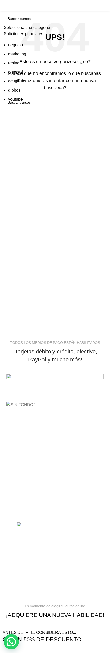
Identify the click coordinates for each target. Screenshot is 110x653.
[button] (11, 641)
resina (13, 63)
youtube (15, 99)
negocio (15, 45)
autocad (15, 72)
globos (14, 90)
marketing (17, 54)
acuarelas (17, 81)
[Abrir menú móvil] (11, 5)
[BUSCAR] (100, 5)
